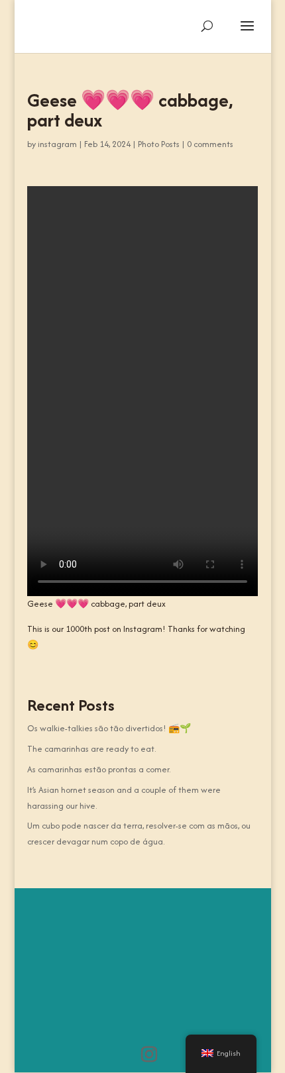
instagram (57, 144)
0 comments (210, 144)
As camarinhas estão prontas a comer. (98, 769)
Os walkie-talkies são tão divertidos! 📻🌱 (109, 728)
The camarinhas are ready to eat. (91, 748)
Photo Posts (159, 144)
